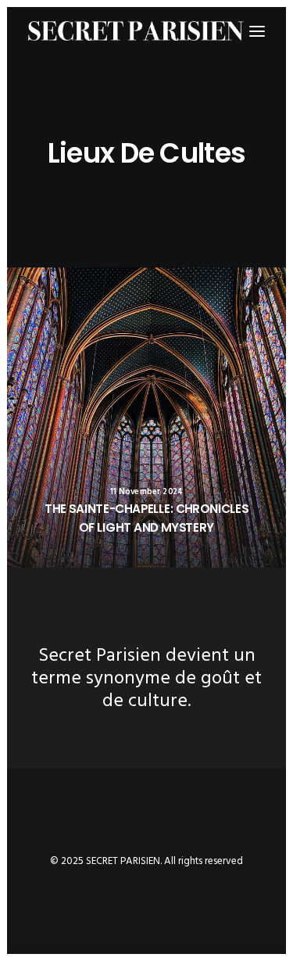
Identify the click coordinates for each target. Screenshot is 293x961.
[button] (146, 417)
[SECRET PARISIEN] (136, 31)
